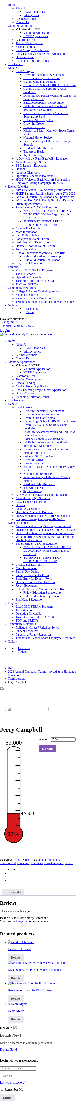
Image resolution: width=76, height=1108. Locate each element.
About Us (22, 8)
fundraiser (37, 863)
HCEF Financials (34, 11)
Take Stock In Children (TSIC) (35, 280)
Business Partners (26, 18)
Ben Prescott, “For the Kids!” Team (30, 990)
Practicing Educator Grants (32, 60)
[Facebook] (9, 873)
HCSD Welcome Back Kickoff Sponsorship (43, 179)
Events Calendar (18, 186)
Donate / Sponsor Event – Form (35, 245)
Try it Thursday (32, 155)
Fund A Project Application (32, 50)
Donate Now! (8, 1049)
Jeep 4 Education (26, 249)
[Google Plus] (9, 876)
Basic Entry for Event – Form (34, 242)
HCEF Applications (35, 36)
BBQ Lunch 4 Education (31, 165)
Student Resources (27, 294)
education (23, 863)
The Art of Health (34, 151)
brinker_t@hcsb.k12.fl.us (18, 325)
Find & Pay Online (27, 235)
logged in (22, 921)
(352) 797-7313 (12, 322)
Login (5, 330)
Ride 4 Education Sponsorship (42, 256)
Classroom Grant (26, 39)
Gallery (12, 305)
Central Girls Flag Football (39, 81)
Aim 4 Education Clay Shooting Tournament (43, 190)
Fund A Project (25, 71)
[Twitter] (9, 880)
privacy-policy (32, 15)
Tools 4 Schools (25, 273)
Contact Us (22, 22)
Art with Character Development (43, 74)
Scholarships (15, 64)
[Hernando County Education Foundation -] (26, 334)
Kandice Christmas (19, 949)
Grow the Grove (33, 123)
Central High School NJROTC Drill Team (49, 85)
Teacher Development (29, 43)
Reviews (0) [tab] (13, 892)
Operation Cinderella (28, 277)
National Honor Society (38, 137)
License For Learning (29, 228)
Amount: (44, 739)
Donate (12, 67)
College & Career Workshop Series (37, 291)
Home (11, 4)
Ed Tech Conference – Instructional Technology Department (45, 107)
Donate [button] (15, 957)
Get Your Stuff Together (38, 120)
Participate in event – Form (32, 239)
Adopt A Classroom (28, 172)
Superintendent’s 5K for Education (37, 207)
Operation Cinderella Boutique (34, 176)
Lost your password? (13, 1082)
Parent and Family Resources (33, 298)
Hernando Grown (34, 127)
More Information (26, 232)
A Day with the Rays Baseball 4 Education (42, 158)
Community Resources (22, 287)
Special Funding (26, 46)
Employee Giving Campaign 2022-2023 (40, 183)
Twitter (30, 312)
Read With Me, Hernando (39, 148)
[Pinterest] (9, 883)
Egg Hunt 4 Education (29, 263)
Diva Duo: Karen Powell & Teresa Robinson (35, 969)
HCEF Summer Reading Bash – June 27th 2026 (45, 193)
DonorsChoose (25, 57)
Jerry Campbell (53, 863)
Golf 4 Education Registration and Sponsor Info (45, 197)
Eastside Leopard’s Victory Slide (43, 102)
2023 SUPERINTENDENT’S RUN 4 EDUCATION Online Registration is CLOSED (47, 214)
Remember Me (13, 1089)
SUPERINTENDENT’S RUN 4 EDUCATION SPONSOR (43, 223)
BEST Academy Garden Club (41, 78)
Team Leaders (16, 678)
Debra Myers (16, 1010)
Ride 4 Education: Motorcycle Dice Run (40, 252)
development (8, 863)
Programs (13, 266)
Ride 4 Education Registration (41, 259)
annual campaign (48, 859)
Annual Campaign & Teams (33, 162)
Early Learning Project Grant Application (41, 53)
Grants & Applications (21, 25)
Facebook (32, 308)
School (69, 863)
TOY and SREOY (27, 284)
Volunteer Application (36, 32)
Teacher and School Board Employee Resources (45, 301)
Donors (20, 169)
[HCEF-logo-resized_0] (18, 694)
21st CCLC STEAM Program (34, 270)
